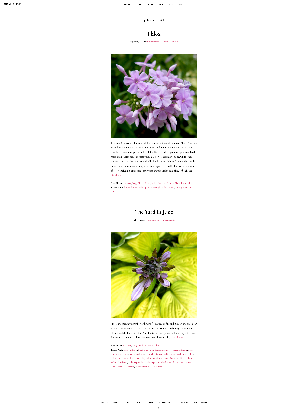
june (185, 354)
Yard (160, 366)
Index (154, 183)
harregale (134, 354)
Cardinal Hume (180, 349)
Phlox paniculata (183, 187)
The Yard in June (154, 211)
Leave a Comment (171, 41)
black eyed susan (146, 349)
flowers (134, 187)
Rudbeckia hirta (177, 358)
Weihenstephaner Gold (146, 366)
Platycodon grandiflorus (152, 358)
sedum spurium (153, 362)
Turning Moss (13, 4)
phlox (141, 187)
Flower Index (144, 183)
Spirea (121, 366)
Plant (177, 183)
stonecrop (129, 366)
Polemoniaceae (117, 191)
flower (127, 187)
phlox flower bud (166, 187)
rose (166, 358)
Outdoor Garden (166, 183)
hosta (141, 354)
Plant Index (186, 183)
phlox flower (151, 187)
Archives (127, 183)
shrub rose (166, 362)
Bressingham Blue (163, 349)
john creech (176, 354)
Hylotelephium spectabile (158, 354)
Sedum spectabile (136, 362)
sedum (189, 358)
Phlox (154, 33)
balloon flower (130, 349)
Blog (134, 183)
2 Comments (169, 219)
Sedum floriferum (119, 362)
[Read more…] (118, 175)
